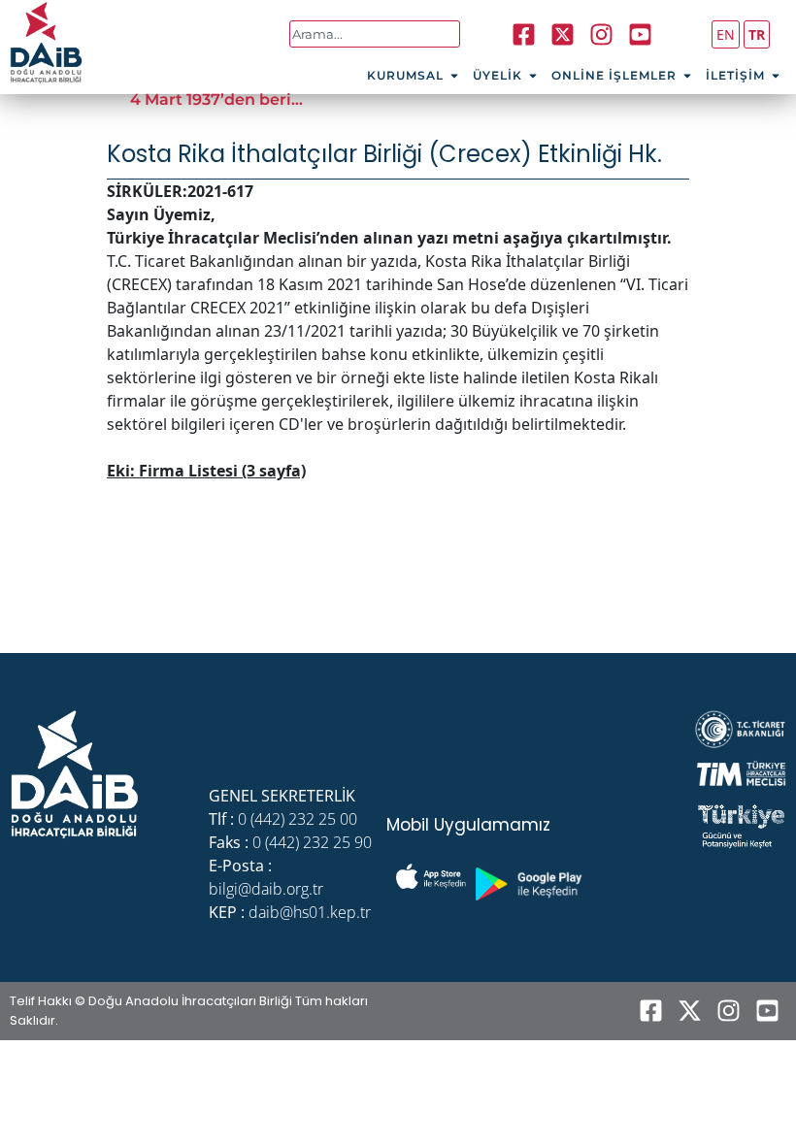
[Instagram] (600, 34)
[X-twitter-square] (562, 34)
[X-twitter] (689, 1011)
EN (725, 34)
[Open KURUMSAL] (454, 75)
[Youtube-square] (639, 34)
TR (756, 34)
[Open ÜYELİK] (533, 75)
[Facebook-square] (523, 34)
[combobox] (375, 34)
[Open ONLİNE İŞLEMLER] (687, 75)
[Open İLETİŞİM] (775, 75)
